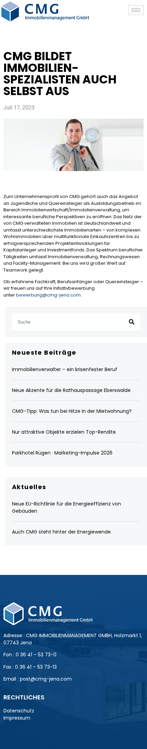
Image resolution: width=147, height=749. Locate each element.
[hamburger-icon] (136, 10)
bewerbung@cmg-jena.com (48, 295)
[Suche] (131, 322)
